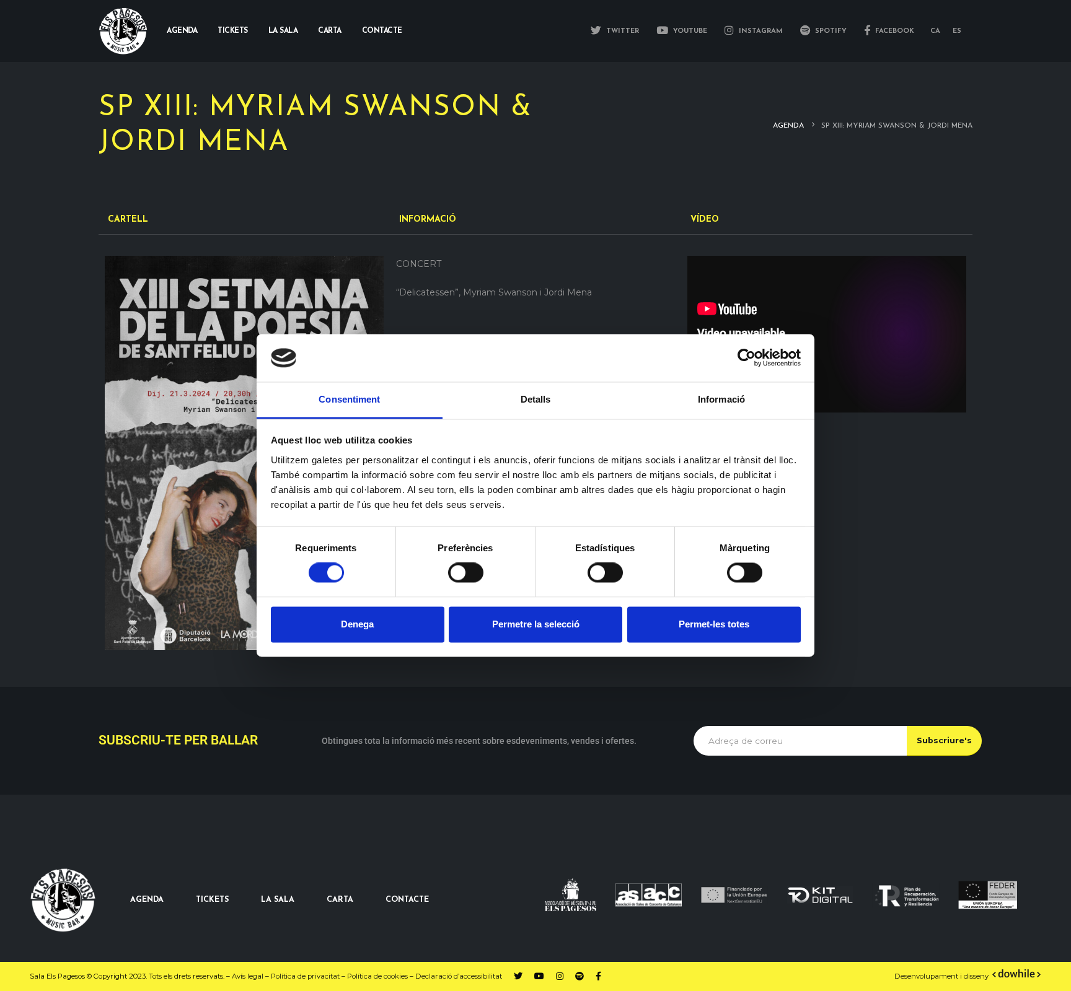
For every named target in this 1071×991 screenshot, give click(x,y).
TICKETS (212, 900)
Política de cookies (377, 976)
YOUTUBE (689, 31)
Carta (330, 31)
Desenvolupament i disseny (942, 976)
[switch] (465, 573)
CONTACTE (407, 900)
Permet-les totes (714, 624)
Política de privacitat (305, 976)
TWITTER (621, 31)
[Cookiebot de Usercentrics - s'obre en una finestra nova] (746, 358)
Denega (357, 624)
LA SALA (277, 900)
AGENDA (147, 900)
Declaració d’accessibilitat (458, 976)
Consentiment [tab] (349, 399)
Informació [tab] (721, 399)
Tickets (233, 31)
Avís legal (247, 976)
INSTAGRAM (759, 31)
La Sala (283, 31)
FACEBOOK (893, 31)
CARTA (340, 900)
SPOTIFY (830, 31)
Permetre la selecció (536, 624)
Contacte (382, 31)
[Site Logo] (123, 31)
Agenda (182, 31)
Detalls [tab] (536, 399)
